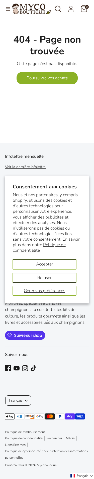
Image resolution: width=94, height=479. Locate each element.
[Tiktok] (34, 368)
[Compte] (71, 7)
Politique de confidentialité (39, 247)
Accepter (44, 264)
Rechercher (54, 438)
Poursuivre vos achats (47, 78)
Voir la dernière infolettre (25, 166)
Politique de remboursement (25, 432)
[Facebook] (8, 368)
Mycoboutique (47, 465)
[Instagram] (25, 368)
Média (70, 438)
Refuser (44, 278)
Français (16, 400)
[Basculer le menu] (6, 9)
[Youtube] (17, 368)
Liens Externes (15, 445)
